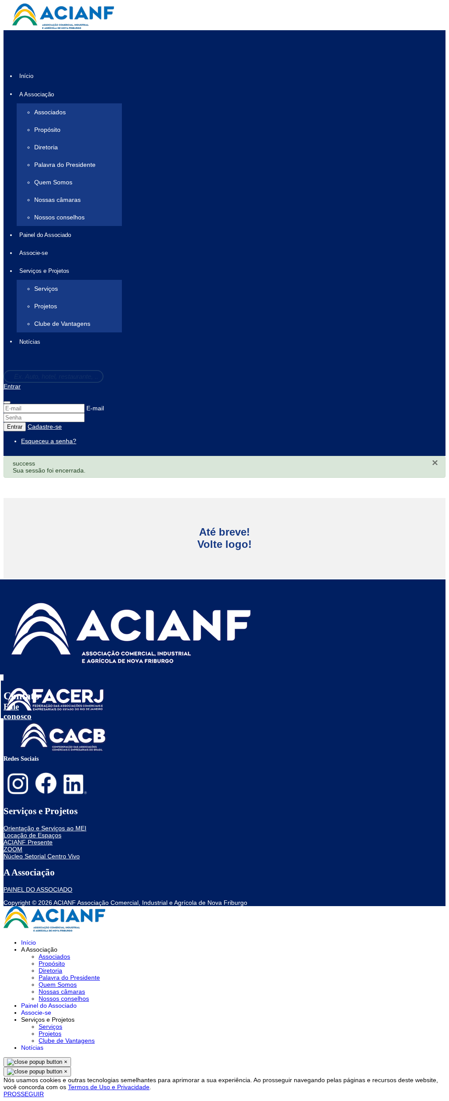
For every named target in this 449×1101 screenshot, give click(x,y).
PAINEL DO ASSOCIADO (38, 889)
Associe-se (33, 253)
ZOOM (13, 849)
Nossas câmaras (57, 199)
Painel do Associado (45, 235)
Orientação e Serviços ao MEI (45, 828)
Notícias (29, 342)
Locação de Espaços (32, 835)
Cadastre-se (45, 426)
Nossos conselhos (59, 217)
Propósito (47, 129)
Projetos (45, 306)
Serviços (46, 288)
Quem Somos (53, 182)
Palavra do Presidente (65, 164)
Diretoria (46, 147)
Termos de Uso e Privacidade (109, 1086)
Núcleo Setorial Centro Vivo (42, 856)
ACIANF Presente (28, 842)
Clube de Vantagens (62, 323)
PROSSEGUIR (24, 1093)
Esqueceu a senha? (48, 441)
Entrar (12, 386)
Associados (50, 112)
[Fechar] (7, 402)
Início (26, 76)
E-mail (95, 408)
